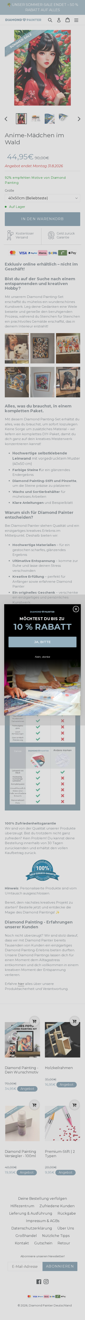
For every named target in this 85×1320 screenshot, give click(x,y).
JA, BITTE (42, 642)
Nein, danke (42, 657)
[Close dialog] (75, 609)
